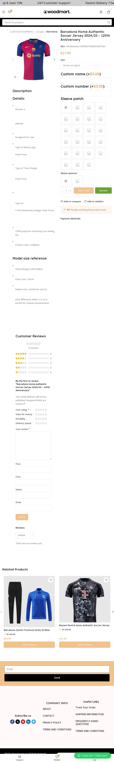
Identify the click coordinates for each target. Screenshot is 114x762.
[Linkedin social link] (28, 721)
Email (18, 502)
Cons (18, 476)
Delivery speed (24, 423)
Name (19, 489)
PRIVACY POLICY (52, 722)
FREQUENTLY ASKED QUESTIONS (87, 722)
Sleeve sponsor (69, 173)
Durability (21, 419)
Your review (23, 429)
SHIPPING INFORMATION (90, 714)
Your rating (22, 410)
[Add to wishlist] (50, 580)
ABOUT (47, 709)
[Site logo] (57, 11)
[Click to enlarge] (15, 77)
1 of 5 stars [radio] (36, 410)
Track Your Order (86, 707)
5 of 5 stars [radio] (46, 410)
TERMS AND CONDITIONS (57, 729)
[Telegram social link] (33, 721)
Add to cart (84, 190)
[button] (92, 755)
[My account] (101, 12)
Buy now (103, 190)
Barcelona (51, 31)
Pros (18, 463)
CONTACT (48, 715)
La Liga (39, 31)
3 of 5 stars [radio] (41, 410)
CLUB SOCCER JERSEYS (21, 31)
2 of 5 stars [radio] (38, 410)
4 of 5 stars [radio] (43, 410)
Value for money (24, 414)
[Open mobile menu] (4, 12)
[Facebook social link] (12, 721)
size (62, 59)
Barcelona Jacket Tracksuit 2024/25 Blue (27, 630)
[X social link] (17, 721)
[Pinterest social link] (23, 721)
